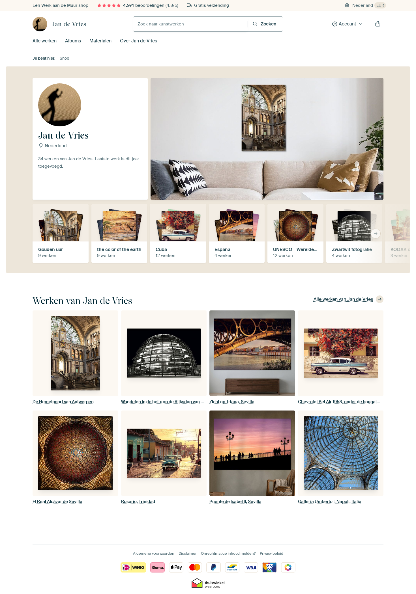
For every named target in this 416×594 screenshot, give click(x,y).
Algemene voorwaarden (153, 553)
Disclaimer (188, 553)
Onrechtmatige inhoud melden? (228, 553)
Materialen (100, 41)
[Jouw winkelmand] (377, 24)
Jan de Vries (69, 24)
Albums (73, 41)
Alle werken (45, 41)
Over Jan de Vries (138, 41)
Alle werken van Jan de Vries (343, 299)
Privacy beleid (271, 553)
